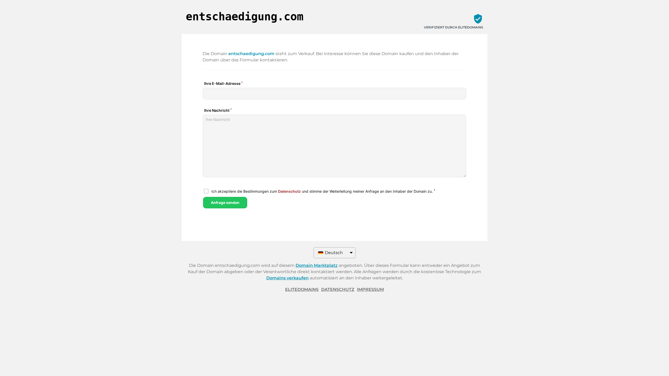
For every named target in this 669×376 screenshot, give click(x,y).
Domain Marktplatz (317, 265)
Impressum (370, 289)
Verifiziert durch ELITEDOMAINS (453, 27)
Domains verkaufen (287, 277)
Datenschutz (337, 289)
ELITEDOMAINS (302, 289)
